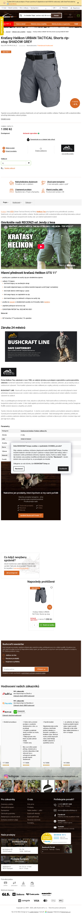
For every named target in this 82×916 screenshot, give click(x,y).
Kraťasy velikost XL (40, 431)
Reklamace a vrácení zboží (10, 817)
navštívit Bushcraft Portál (29, 515)
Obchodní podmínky (8, 813)
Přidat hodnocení (20, 536)
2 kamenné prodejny (23, 189)
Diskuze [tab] (28, 202)
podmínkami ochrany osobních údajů (33, 673)
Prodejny (30, 807)
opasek (12, 302)
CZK (54, 8)
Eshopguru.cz (65, 912)
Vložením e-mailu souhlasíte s (23, 673)
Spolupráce (34, 8)
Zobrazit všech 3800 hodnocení (24, 705)
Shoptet (50, 912)
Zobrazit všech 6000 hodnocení (24, 696)
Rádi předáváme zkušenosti (26, 182)
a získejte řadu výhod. (42, 139)
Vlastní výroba (12, 8)
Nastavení (19, 469)
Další (76, 24)
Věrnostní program (7, 807)
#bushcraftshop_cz (71, 776)
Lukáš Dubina (33, 912)
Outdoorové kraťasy (27, 431)
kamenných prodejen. (21, 568)
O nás (4, 8)
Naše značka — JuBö (34, 810)
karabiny (47, 302)
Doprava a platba (7, 804)
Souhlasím (63, 469)
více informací (19, 844)
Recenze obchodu (33, 820)
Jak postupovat (11, 573)
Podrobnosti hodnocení (45, 45)
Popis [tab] (5, 202)
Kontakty (30, 823)
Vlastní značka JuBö (54, 189)
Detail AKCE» (13, 4)
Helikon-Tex (41, 212)
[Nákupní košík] (77, 15)
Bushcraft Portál (33, 817)
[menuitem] (7, 23)
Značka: (68, 148)
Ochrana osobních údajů (9, 820)
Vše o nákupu (23, 8)
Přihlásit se (41, 669)
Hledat (56, 15)
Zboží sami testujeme (56, 182)
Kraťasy (3, 212)
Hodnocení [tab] (16, 202)
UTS (12, 212)
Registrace (76, 8)
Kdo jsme (30, 804)
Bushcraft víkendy (33, 813)
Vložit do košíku (48, 625)
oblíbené (70, 17)
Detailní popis (5, 119)
